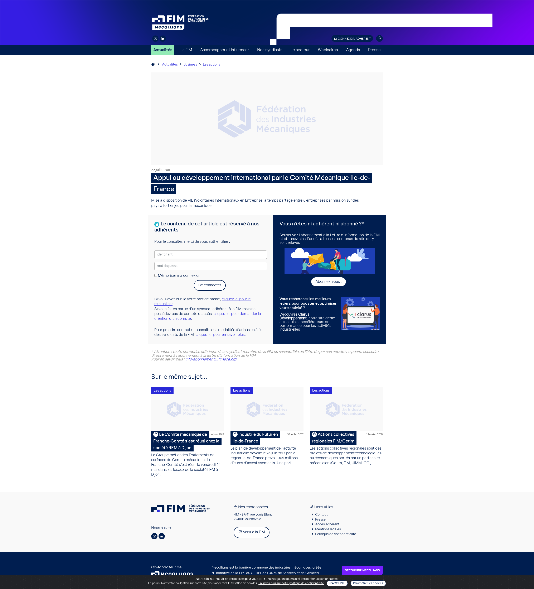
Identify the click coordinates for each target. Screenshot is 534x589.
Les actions (211, 64)
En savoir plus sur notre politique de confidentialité (291, 583)
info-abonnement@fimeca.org (210, 359)
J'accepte (337, 583)
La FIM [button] (186, 50)
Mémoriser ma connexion (178, 276)
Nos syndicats (269, 50)
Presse (374, 50)
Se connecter (209, 285)
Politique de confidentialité (335, 534)
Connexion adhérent (354, 38)
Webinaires (328, 50)
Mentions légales (328, 529)
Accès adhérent (327, 524)
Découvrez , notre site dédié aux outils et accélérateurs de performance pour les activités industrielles (308, 314)
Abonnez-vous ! (328, 282)
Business (190, 64)
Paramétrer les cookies (368, 583)
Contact (321, 514)
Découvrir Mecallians (362, 570)
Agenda (353, 50)
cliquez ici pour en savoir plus (220, 335)
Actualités (162, 50)
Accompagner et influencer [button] (224, 50)
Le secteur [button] (300, 50)
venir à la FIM (253, 532)
